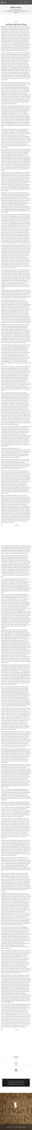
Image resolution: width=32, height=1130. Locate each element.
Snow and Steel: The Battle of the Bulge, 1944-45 (16, 11)
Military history (18, 9)
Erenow (8, 1127)
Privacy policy (22, 1127)
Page (16, 1057)
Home (11, 9)
